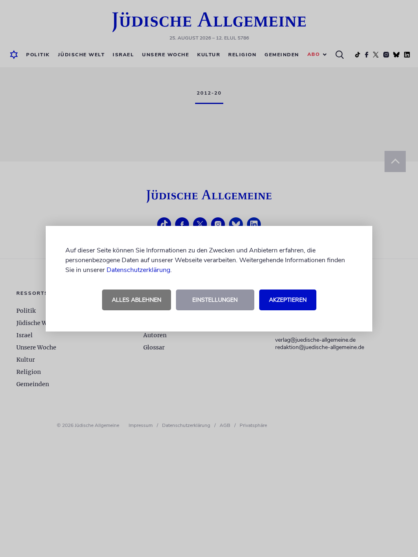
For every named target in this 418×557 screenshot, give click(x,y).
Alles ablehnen (136, 300)
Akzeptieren (288, 300)
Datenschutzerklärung (138, 269)
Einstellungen (215, 300)
